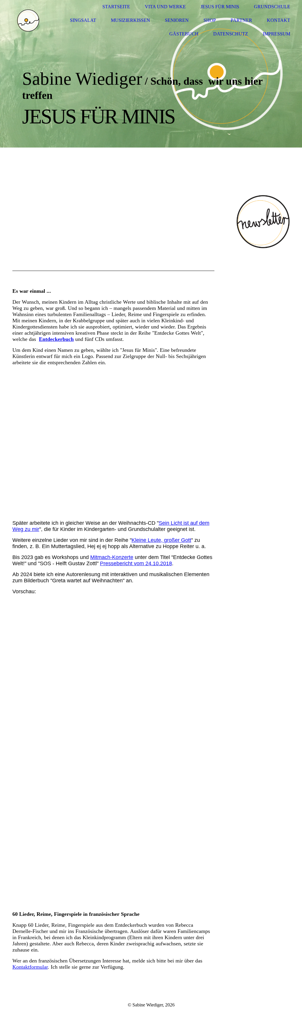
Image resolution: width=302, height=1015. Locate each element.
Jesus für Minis (220, 6)
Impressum (276, 33)
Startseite (116, 6)
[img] (28, 20)
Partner (241, 20)
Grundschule (272, 6)
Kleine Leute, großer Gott (161, 540)
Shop (209, 20)
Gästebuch (183, 33)
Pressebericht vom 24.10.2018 (136, 563)
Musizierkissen (130, 20)
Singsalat (83, 20)
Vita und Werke (165, 6)
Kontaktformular (30, 967)
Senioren (177, 20)
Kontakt (278, 20)
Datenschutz (230, 33)
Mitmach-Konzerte (111, 557)
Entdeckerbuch (56, 339)
